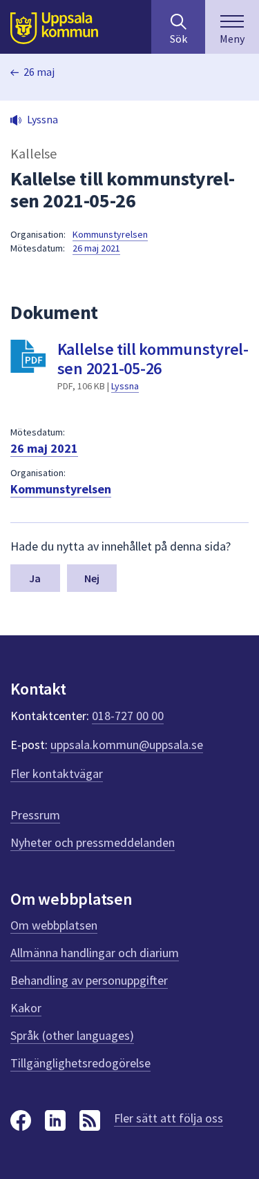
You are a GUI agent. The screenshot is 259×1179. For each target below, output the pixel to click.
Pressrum (35, 815)
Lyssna (125, 386)
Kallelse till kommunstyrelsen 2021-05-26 (153, 358)
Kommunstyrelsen (110, 234)
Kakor (25, 1008)
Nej (91, 578)
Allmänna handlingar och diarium (94, 953)
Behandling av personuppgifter (89, 980)
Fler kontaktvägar (56, 773)
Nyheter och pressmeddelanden (92, 842)
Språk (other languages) (72, 1035)
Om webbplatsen (53, 925)
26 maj (39, 72)
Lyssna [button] (42, 119)
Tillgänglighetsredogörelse (80, 1063)
